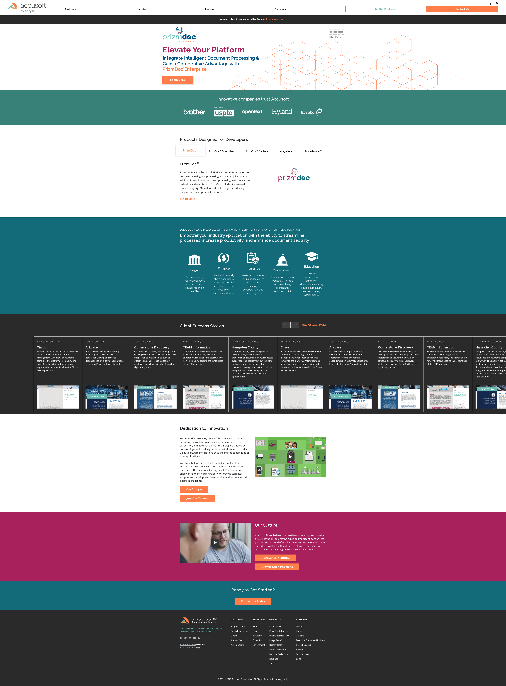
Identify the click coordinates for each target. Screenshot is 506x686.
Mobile (233, 635)
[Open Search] (497, 3)
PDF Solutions (237, 644)
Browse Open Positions (277, 567)
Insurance (257, 635)
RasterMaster (276, 644)
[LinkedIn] (190, 638)
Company (301, 619)
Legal (255, 631)
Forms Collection (277, 649)
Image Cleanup (237, 626)
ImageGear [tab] (286, 151)
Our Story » (194, 489)
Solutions (236, 619)
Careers (300, 635)
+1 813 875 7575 (188, 647)
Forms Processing (239, 631)
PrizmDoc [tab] (190, 150)
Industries (259, 619)
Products (275, 619)
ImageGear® (275, 640)
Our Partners (302, 654)
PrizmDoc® (275, 626)
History (299, 649)
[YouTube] (194, 638)
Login (490, 3)
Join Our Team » (197, 498)
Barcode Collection (278, 654)
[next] (295, 325)
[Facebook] (181, 638)
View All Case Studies (314, 324)
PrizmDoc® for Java (279, 635)
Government (259, 644)
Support (300, 626)
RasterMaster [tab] (313, 151)
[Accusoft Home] (27, 8)
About (299, 631)
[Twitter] (185, 638)
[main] (253, 312)
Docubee (273, 658)
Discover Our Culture (275, 558)
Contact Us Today (253, 601)
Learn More (178, 74)
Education (257, 640)
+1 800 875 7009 (188, 644)
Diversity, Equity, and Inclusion (311, 640)
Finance (256, 626)
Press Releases (303, 644)
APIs (271, 663)
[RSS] (199, 638)
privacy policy (282, 679)
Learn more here (276, 19)
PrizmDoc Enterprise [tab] (221, 151)
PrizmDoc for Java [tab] (256, 151)
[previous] (286, 325)
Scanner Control (238, 640)
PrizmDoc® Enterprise (280, 631)
